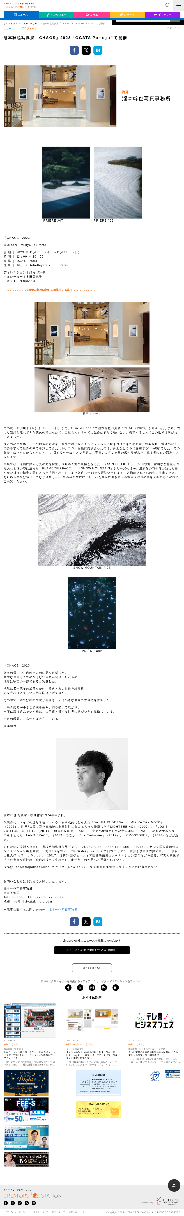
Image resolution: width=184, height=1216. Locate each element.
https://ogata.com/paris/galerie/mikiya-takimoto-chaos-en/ (49, 289)
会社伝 (46, 23)
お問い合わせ (75, 1212)
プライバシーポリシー (16, 1212)
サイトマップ (58, 1212)
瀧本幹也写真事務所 (63, 909)
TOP (174, 1186)
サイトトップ (10, 23)
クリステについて (39, 1212)
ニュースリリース (30, 23)
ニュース (9, 28)
